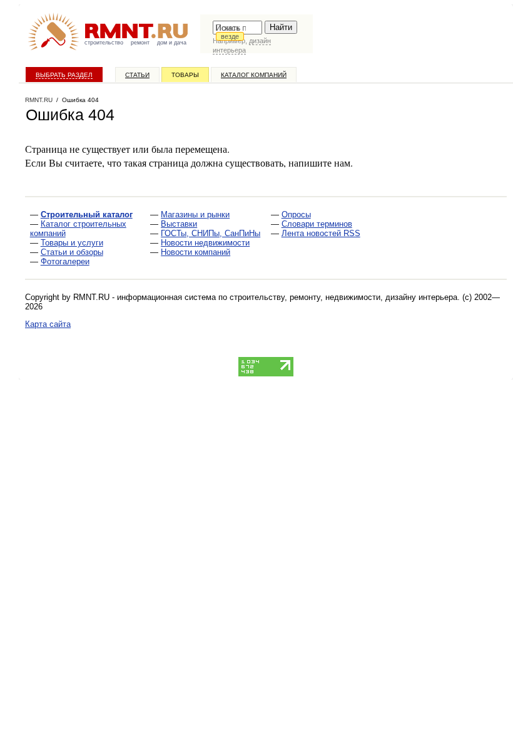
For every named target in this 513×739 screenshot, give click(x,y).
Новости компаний (195, 252)
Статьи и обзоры (72, 252)
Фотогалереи (65, 261)
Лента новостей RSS (321, 233)
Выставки (179, 224)
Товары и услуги (72, 242)
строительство (103, 42)
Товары (185, 74)
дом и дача (171, 42)
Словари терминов (317, 224)
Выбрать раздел (64, 74)
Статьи (137, 74)
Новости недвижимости (205, 242)
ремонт (140, 42)
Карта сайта (48, 324)
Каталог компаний (254, 74)
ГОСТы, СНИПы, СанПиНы (210, 233)
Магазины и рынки (195, 214)
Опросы (296, 214)
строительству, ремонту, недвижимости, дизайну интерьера (343, 297)
